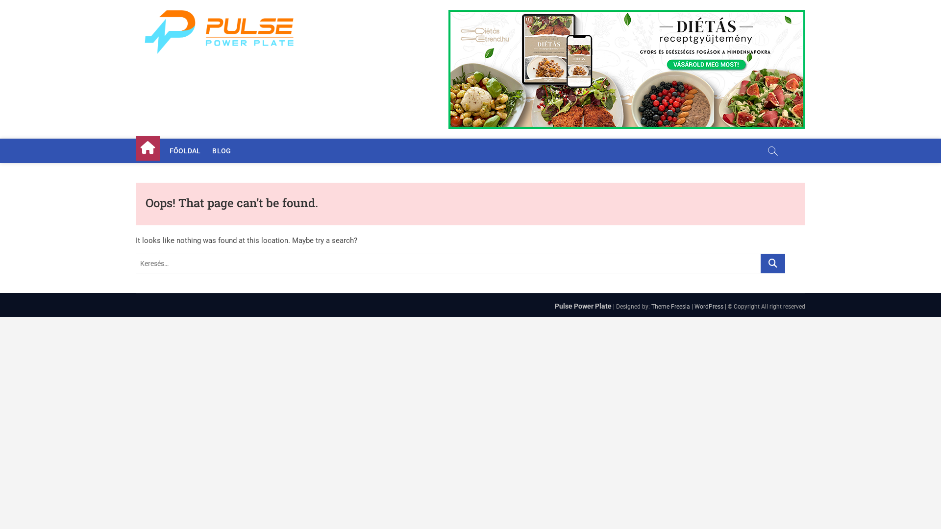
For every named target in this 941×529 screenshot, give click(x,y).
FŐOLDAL (185, 151)
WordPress (708, 306)
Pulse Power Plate (583, 306)
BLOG (221, 151)
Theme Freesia (670, 306)
